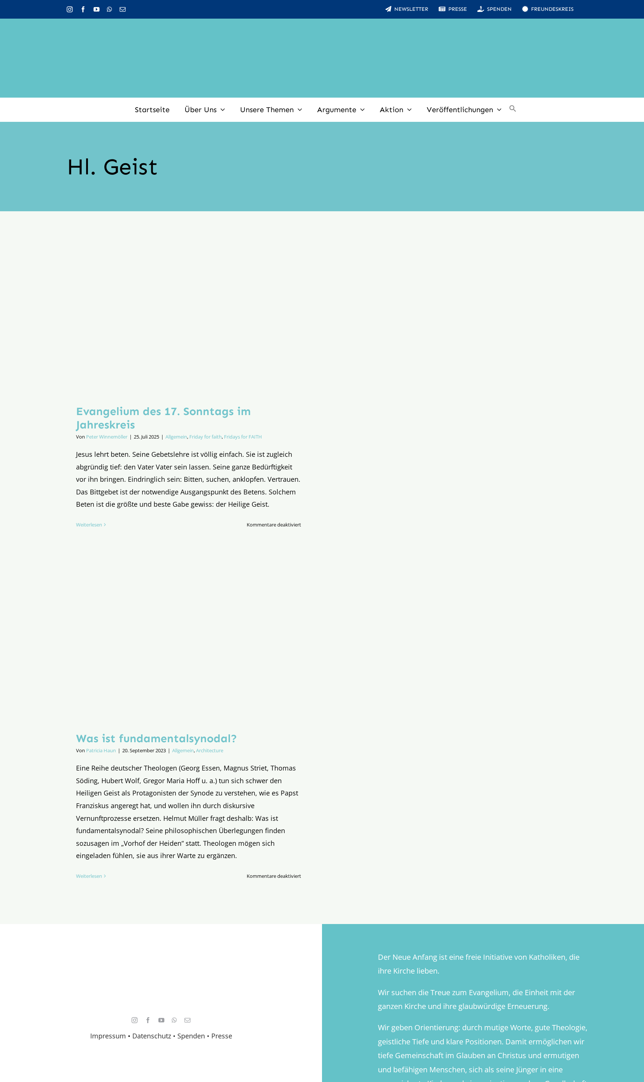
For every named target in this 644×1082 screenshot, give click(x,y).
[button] (513, 109)
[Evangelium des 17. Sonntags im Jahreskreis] (188, 313)
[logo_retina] (163, 964)
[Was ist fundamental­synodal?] (188, 641)
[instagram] (70, 9)
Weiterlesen (89, 524)
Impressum (108, 1035)
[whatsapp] (109, 9)
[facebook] (83, 9)
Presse (221, 1035)
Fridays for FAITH (243, 436)
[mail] (123, 9)
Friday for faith (205, 436)
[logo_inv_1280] (322, 29)
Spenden (192, 1035)
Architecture (209, 750)
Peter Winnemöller (106, 436)
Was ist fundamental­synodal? (156, 738)
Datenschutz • (154, 1035)
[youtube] (97, 9)
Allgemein (176, 436)
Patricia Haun (101, 750)
